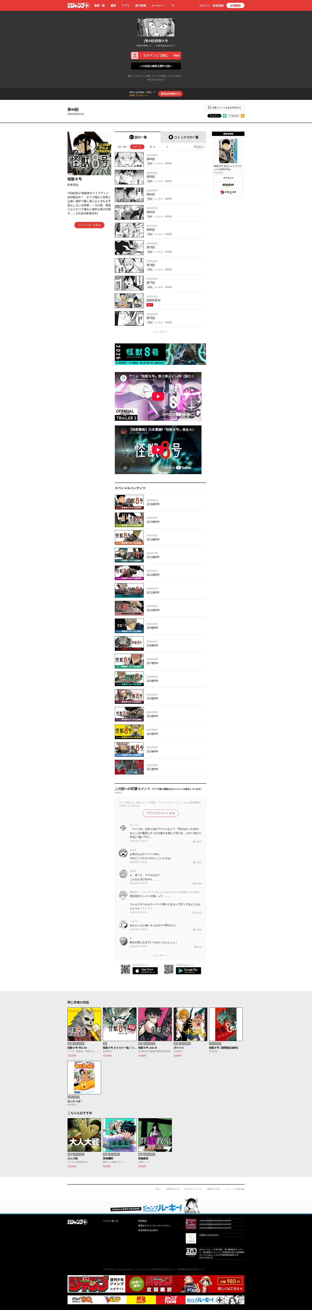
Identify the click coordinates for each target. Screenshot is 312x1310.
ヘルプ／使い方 (110, 1221)
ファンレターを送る (89, 225)
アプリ (126, 5)
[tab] (138, 137)
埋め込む (235, 116)
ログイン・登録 (211, 5)
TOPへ (158, 1189)
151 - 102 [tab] (122, 147)
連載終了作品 (213, 1189)
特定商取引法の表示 (148, 1230)
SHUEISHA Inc (111, 1269)
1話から (200, 147)
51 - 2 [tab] (152, 147)
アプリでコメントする (160, 813)
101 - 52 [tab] (137, 147)
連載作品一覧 (172, 1189)
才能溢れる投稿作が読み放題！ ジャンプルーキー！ (156, 1205)
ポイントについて (156, 79)
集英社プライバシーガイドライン (154, 1225)
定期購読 (235, 5)
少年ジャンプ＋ (79, 5)
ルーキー (158, 5)
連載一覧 (99, 5)
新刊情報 (140, 5)
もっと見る (158, 331)
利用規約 (142, 1221)
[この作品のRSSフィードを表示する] (242, 116)
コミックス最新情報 (234, 1189)
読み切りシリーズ (193, 1189)
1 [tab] (167, 147)
